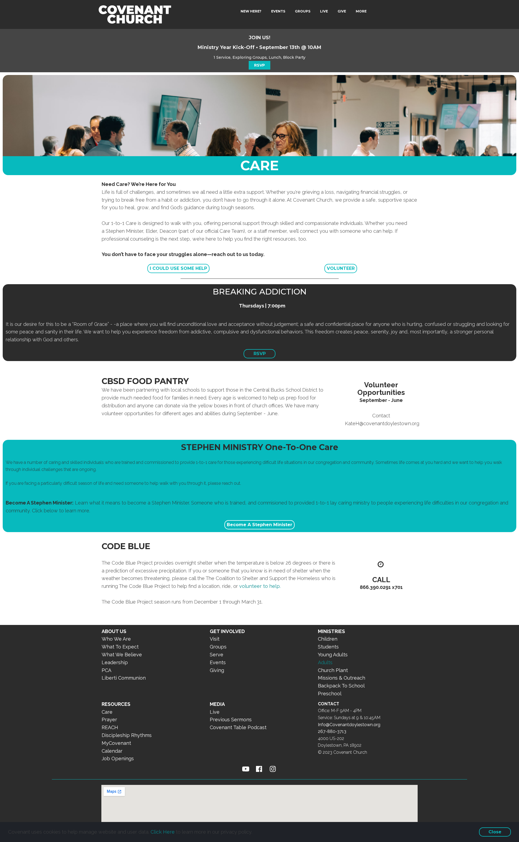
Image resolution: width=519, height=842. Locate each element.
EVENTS (278, 11)
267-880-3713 (332, 731)
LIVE (324, 11)
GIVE (342, 11)
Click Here (163, 832)
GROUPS (302, 11)
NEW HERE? (251, 11)
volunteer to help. (260, 586)
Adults (325, 662)
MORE (361, 11)
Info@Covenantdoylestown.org (349, 724)
